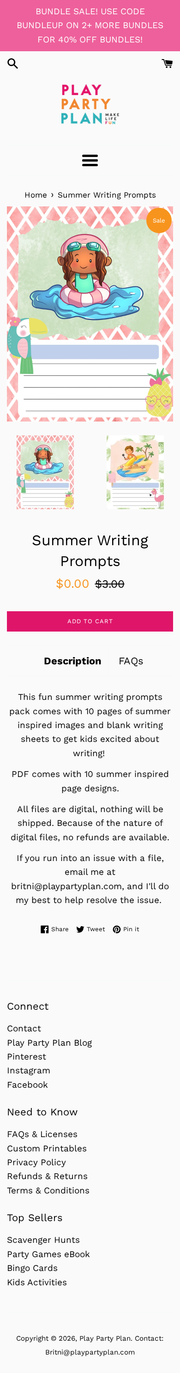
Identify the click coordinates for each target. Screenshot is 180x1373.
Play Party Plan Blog (49, 1042)
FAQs (131, 661)
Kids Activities (37, 1282)
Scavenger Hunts (43, 1239)
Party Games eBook (48, 1254)
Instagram (28, 1070)
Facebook (27, 1084)
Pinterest (26, 1056)
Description (73, 661)
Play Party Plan (105, 1338)
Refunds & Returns (47, 1176)
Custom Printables (47, 1148)
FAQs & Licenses (42, 1134)
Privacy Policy (36, 1162)
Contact (24, 1028)
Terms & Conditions (48, 1190)
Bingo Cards (32, 1268)
